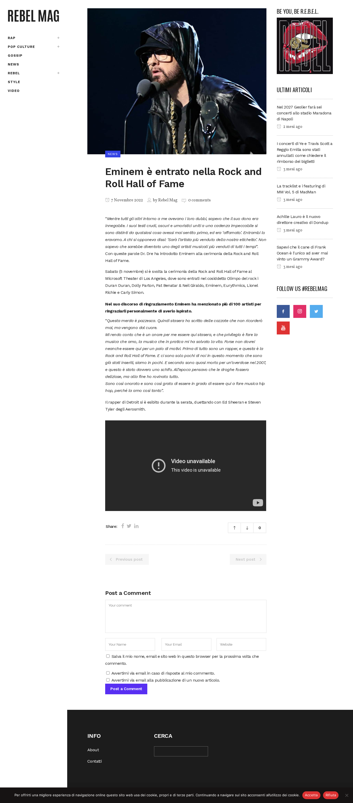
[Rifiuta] (346, 795)
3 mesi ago (292, 169)
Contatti (94, 761)
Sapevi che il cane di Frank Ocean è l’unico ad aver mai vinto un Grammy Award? (302, 253)
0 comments (199, 200)
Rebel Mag (168, 200)
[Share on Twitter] (129, 526)
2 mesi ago (292, 127)
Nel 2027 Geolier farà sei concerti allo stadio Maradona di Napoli (304, 113)
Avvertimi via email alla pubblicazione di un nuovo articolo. (165, 680)
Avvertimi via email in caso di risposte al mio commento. (163, 673)
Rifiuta (331, 795)
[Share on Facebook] (122, 526)
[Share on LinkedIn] (136, 526)
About (93, 749)
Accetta (311, 795)
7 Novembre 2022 (126, 200)
